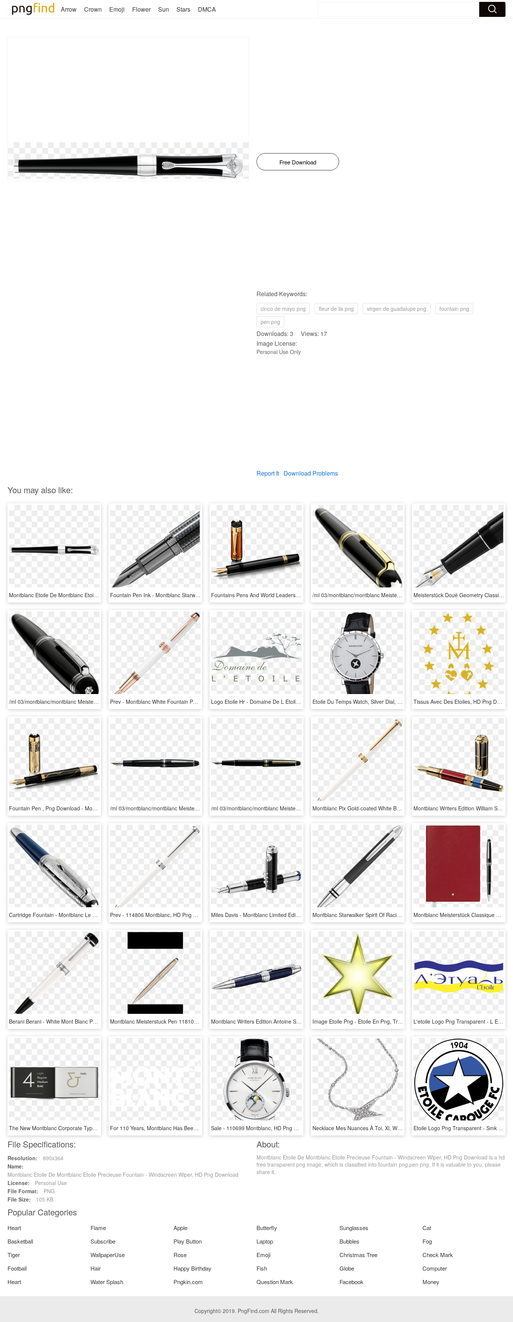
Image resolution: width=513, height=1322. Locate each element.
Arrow (69, 9)
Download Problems (311, 473)
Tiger (14, 1255)
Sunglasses (353, 1228)
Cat (426, 1228)
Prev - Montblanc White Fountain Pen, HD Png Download (178, 701)
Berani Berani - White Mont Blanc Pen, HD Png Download (77, 1021)
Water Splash (107, 1282)
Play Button (188, 1241)
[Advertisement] (128, 89)
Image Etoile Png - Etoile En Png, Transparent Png (372, 1021)
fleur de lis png (336, 308)
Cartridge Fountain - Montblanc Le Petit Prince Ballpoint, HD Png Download (98, 914)
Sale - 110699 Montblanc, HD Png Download (264, 1128)
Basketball (20, 1241)
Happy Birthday (192, 1268)
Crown (93, 9)
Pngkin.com (188, 1282)
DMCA (207, 9)
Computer (434, 1268)
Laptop (264, 1241)
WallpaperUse (108, 1255)
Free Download (297, 162)
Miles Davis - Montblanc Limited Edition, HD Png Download (281, 914)
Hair (96, 1268)
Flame (98, 1228)
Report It (267, 473)
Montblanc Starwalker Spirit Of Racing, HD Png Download (380, 914)
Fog (427, 1241)
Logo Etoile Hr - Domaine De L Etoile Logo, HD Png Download (285, 701)
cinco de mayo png (283, 308)
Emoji (117, 9)
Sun (163, 9)
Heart (14, 1228)
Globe (346, 1268)
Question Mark (274, 1282)
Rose (180, 1255)
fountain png (454, 308)
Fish (261, 1268)
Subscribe (103, 1241)
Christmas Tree (358, 1255)
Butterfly (266, 1228)
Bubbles (349, 1241)
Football (17, 1268)
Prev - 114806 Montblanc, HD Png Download (163, 914)
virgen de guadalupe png (396, 308)
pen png (270, 321)
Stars (183, 9)
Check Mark (437, 1255)
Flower (141, 9)
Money (430, 1282)
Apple (180, 1228)
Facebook (351, 1282)
